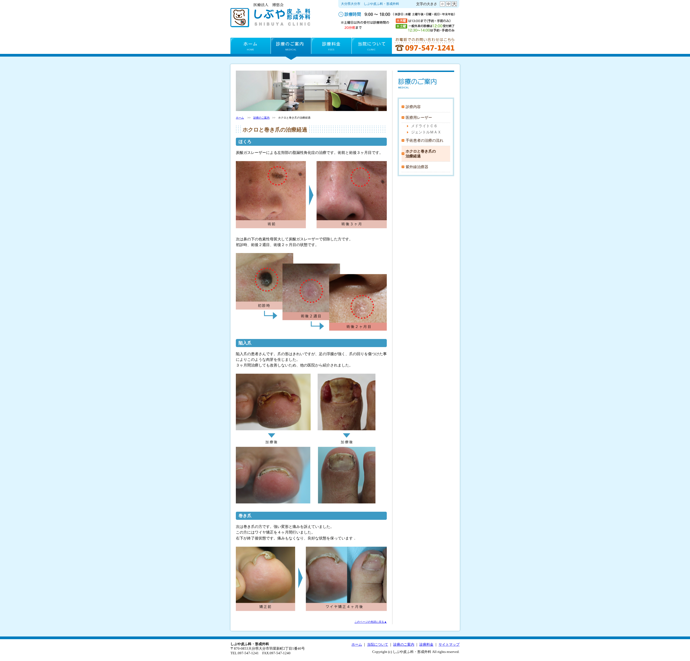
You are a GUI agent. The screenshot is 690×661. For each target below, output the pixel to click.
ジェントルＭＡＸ (426, 132)
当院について (372, 47)
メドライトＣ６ (424, 126)
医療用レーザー (419, 117)
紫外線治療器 (417, 167)
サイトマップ (449, 644)
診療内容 (413, 107)
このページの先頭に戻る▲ (370, 621)
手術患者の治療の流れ (424, 140)
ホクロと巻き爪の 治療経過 (421, 153)
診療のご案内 (291, 47)
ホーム (250, 47)
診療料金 (331, 47)
